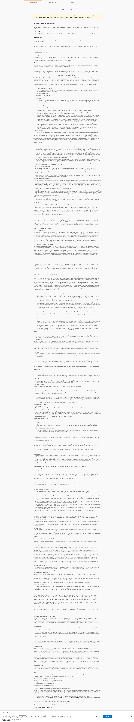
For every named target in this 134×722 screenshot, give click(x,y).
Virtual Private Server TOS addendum (43, 707)
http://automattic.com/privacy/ (63, 688)
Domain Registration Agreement (42, 709)
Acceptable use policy (53, 2)
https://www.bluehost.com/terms (46, 683)
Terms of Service (33, 2)
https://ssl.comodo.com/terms (47, 685)
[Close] (131, 716)
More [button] (72, 2)
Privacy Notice (59, 185)
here (96, 199)
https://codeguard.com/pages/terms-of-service (52, 680)
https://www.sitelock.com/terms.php (47, 678)
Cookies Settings (98, 716)
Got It (107, 716)
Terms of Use (22, 715)
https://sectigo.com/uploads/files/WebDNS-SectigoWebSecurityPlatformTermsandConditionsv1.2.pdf (61, 697)
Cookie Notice (6, 720)
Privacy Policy (63, 717)
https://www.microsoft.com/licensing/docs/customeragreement (56, 691)
